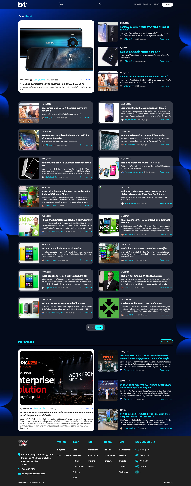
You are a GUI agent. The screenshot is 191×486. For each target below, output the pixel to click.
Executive (93, 455)
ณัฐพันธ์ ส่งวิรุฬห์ (130, 119)
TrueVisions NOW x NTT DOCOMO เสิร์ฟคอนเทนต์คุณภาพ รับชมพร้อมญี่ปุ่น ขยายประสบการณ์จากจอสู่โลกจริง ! (145, 358)
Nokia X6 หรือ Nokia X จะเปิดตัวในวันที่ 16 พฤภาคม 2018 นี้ (61, 114)
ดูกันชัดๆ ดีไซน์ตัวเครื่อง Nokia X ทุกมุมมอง (140, 51)
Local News (78, 466)
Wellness (123, 472)
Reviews (108, 460)
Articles (107, 449)
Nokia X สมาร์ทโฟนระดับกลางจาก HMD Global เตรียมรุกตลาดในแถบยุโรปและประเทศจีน (145, 56)
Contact (167, 4)
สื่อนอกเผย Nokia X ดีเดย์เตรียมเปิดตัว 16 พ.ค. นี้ (143, 108)
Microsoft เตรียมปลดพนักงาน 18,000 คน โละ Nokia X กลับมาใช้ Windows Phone (66, 192)
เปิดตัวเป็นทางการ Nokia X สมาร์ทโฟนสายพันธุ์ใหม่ (144, 248)
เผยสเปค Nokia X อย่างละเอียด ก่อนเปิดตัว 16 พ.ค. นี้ (144, 76)
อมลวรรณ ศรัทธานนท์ (131, 428)
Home (137, 4)
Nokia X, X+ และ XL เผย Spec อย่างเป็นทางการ (63, 303)
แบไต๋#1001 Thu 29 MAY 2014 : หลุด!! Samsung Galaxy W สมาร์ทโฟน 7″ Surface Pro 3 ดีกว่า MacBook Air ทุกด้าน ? (143, 194)
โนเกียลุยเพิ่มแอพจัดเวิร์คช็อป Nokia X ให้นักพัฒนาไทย (67, 219)
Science (76, 472)
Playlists (61, 449)
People (122, 460)
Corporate (93, 449)
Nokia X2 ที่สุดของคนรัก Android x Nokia (140, 162)
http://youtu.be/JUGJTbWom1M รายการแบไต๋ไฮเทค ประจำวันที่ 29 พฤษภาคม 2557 (144, 198)
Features (77, 455)
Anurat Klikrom (50, 205)
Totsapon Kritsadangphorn (134, 172)
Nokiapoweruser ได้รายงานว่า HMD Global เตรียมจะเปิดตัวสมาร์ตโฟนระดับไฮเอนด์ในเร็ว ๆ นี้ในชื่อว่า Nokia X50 (55, 88)
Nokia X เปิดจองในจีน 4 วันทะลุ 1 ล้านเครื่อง (61, 248)
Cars (75, 449)
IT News (76, 460)
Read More (85, 80)
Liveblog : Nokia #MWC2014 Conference (141, 303)
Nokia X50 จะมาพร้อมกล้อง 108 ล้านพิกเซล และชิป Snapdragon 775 (52, 83)
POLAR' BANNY (130, 203)
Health (122, 455)
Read (156, 4)
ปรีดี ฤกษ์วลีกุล (39, 79)
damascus (128, 287)
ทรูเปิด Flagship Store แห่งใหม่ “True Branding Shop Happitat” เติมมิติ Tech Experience (145, 415)
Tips (75, 477)
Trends (122, 466)
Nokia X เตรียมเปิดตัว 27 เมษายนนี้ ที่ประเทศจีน (143, 135)
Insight (91, 460)
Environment (125, 449)
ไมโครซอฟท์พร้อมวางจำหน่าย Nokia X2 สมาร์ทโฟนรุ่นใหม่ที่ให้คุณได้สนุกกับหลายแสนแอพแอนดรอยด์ (145, 167)
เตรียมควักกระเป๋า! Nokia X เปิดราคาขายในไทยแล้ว (65, 275)
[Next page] (99, 327)
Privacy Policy (168, 483)
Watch (147, 4)
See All (164, 342)
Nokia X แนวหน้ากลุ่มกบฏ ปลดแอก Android (141, 275)
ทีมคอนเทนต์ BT (40, 408)
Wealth (91, 466)
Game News (109, 455)
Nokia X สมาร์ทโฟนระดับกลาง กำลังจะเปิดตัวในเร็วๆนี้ (59, 142)
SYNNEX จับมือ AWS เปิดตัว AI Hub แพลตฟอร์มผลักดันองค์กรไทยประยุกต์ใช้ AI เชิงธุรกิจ (145, 386)
